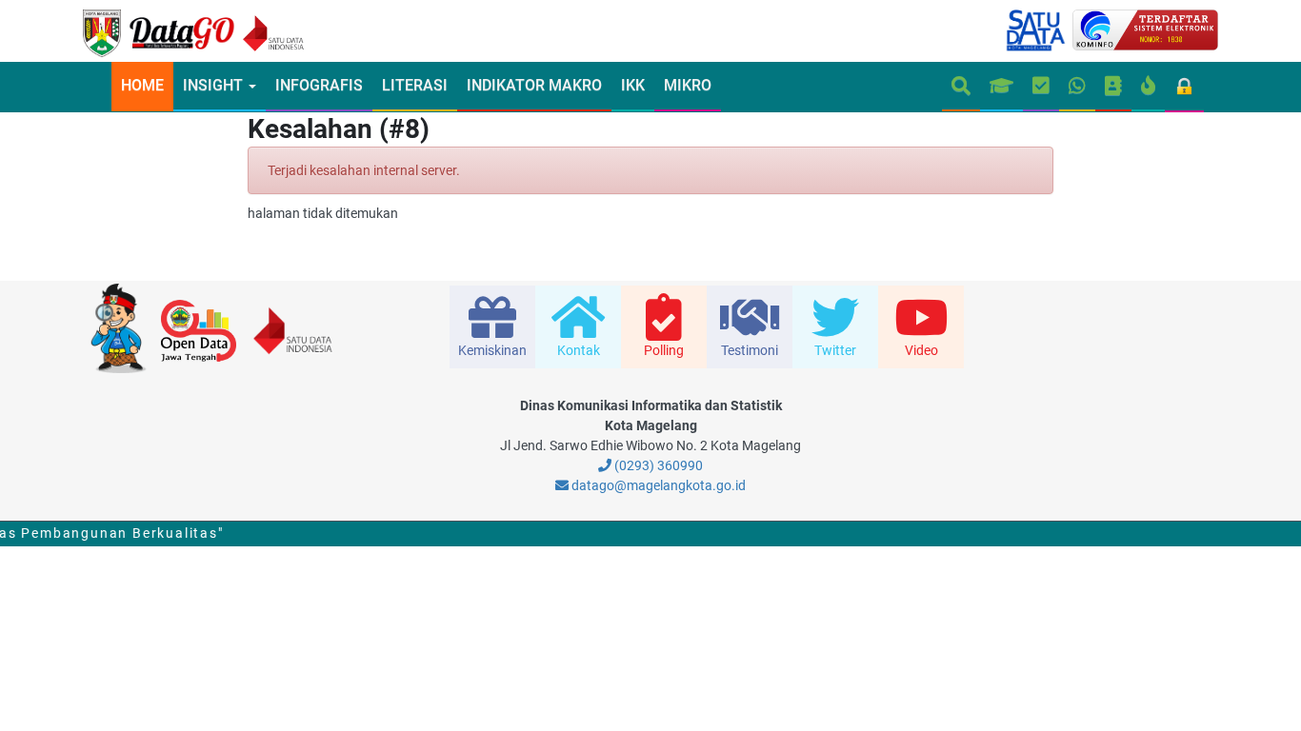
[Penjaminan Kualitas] (1041, 86)
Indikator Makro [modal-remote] (534, 85)
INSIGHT (215, 85)
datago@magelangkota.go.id (657, 485)
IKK (633, 85)
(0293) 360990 (657, 465)
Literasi (415, 85)
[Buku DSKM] (1113, 86)
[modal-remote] (492, 327)
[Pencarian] (961, 86)
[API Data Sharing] (1148, 86)
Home (142, 85)
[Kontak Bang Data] (1077, 86)
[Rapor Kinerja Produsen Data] (1001, 86)
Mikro (687, 85)
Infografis (319, 85)
